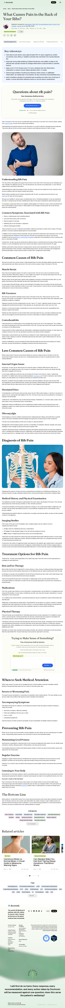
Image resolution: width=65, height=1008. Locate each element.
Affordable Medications (54, 814)
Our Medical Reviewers (10, 942)
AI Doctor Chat (11, 926)
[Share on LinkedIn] (11, 35)
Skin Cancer (7, 856)
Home (4, 8)
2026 (38, 886)
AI (32, 892)
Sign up (53, 2)
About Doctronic (11, 939)
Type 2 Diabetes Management (22, 929)
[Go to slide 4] (33, 875)
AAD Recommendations (51, 889)
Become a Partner (23, 946)
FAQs (9, 949)
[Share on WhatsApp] (15, 35)
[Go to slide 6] (35, 875)
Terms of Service (46, 930)
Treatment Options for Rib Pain (53, 42)
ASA (52, 892)
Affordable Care (28, 814)
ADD (13, 892)
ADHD (18, 892)
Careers (9, 940)
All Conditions (22, 936)
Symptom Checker (12, 931)
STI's (20, 932)
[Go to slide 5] (34, 875)
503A (26, 889)
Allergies (11, 817)
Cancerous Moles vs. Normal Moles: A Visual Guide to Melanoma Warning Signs (14, 862)
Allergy (18, 817)
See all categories (31, 823)
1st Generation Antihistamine (26, 886)
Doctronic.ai (37, 376)
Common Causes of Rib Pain (10, 42)
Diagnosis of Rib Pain (38, 42)
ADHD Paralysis (26, 892)
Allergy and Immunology (26, 820)
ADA (60, 889)
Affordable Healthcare (40, 814)
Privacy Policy (11, 951)
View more (31, 895)
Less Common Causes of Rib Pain (25, 42)
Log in (48, 911)
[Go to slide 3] (32, 875)
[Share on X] (8, 35)
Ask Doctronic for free (31, 105)
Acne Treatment (9, 814)
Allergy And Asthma (27, 817)
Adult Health (19, 814)
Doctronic (4, 196)
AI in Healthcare (40, 892)
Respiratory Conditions (21, 934)
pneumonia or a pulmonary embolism (23, 237)
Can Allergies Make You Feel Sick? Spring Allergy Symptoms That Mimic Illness (44, 862)
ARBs (47, 892)
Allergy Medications (39, 817)
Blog (9, 8)
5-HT (21, 889)
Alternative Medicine (40, 820)
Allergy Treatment (51, 817)
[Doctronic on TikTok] (41, 911)
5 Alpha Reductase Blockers (10, 889)
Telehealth (10, 934)
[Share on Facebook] (4, 35)
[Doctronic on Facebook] (36, 911)
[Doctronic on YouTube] (39, 911)
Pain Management (12, 886)
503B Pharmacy (34, 889)
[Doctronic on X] (31, 911)
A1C (41, 889)
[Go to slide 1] (29, 875)
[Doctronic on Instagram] (29, 911)
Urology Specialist (12, 933)
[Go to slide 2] (31, 875)
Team (9, 944)
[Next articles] (38, 875)
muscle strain (8, 123)
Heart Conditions (22, 931)
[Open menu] (60, 2)
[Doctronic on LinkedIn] (34, 911)
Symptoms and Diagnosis (10, 31)
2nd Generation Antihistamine (49, 886)
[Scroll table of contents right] (63, 42)
